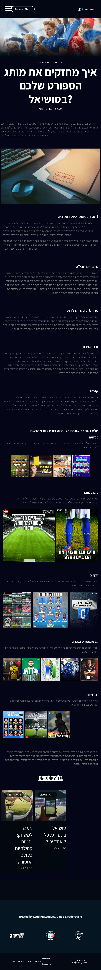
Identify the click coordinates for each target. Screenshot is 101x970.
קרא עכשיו (25, 868)
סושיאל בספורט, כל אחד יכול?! (55, 835)
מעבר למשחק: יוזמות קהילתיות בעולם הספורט (24, 845)
